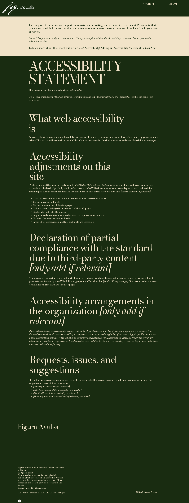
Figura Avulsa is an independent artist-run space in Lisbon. (41, 469)
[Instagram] (19, 501)
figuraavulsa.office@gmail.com (32, 488)
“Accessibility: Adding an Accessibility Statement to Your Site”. (120, 48)
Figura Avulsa (38, 426)
